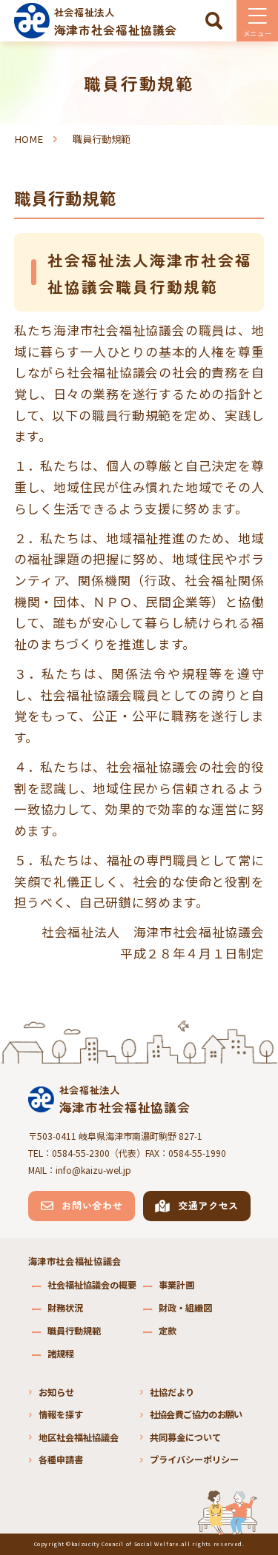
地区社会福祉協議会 (79, 1437)
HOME (28, 139)
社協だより (172, 1392)
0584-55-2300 (81, 1153)
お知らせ (56, 1392)
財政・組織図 (185, 1307)
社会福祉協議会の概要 (91, 1285)
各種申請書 (61, 1459)
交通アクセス (208, 1205)
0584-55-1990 (197, 1153)
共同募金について (185, 1437)
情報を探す (61, 1414)
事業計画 (176, 1285)
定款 (167, 1330)
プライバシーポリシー (194, 1459)
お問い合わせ (92, 1205)
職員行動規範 (74, 1330)
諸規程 (60, 1353)
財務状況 (65, 1307)
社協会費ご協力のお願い (196, 1414)
